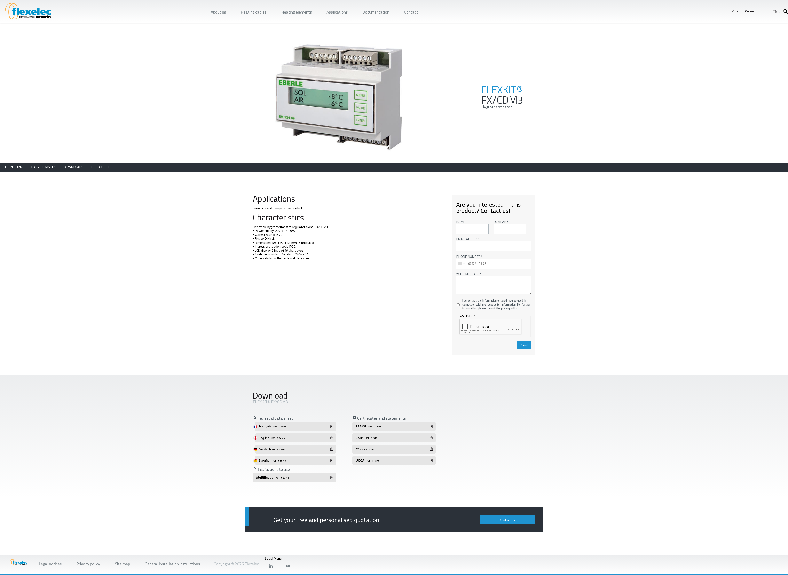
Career (750, 11)
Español (272, 460)
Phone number (468, 256)
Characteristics (43, 167)
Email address (468, 239)
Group (737, 11)
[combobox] (461, 264)
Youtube (288, 566)
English (272, 437)
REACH (368, 426)
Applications (337, 12)
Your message (467, 273)
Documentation (375, 12)
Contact (411, 12)
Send (524, 345)
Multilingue (272, 477)
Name (460, 221)
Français (272, 426)
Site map (122, 564)
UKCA (367, 460)
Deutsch (272, 449)
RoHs (367, 437)
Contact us (507, 520)
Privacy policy (88, 564)
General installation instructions (172, 564)
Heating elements (296, 12)
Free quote (100, 167)
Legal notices (50, 564)
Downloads (74, 167)
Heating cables (253, 12)
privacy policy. (509, 308)
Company (501, 221)
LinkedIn (272, 566)
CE (365, 449)
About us (218, 12)
